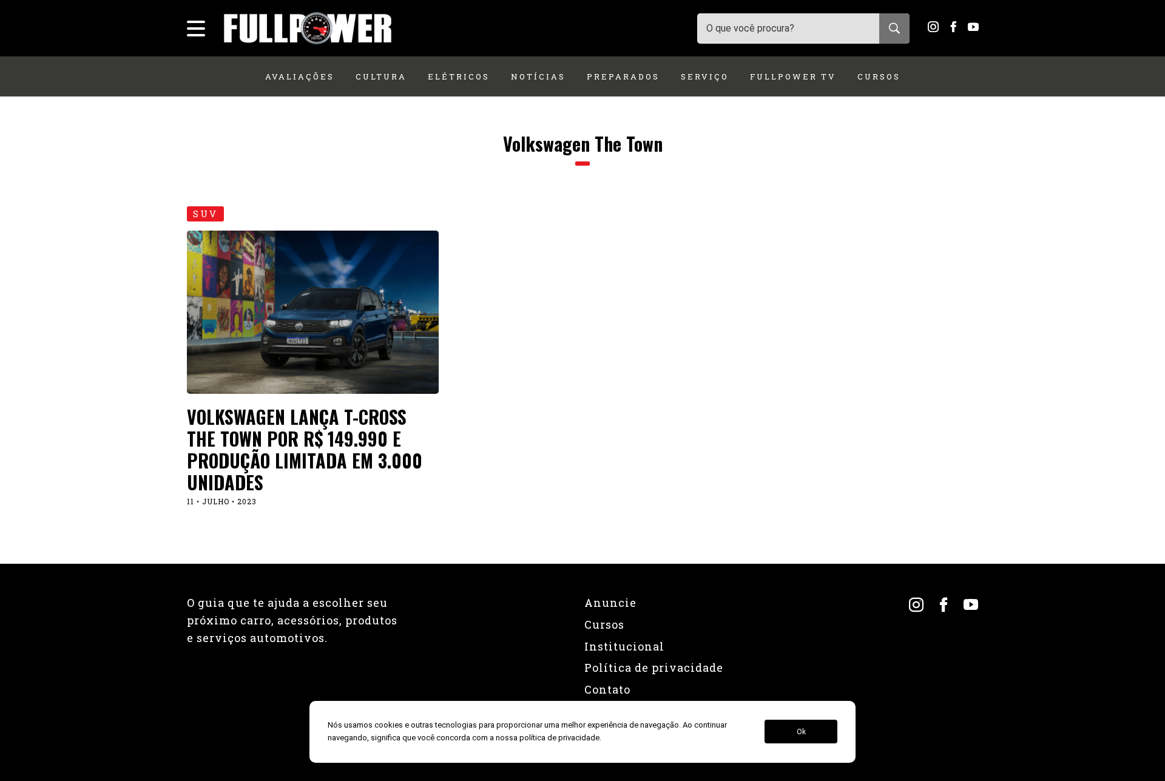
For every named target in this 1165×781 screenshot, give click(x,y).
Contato (607, 689)
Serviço (705, 76)
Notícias (538, 76)
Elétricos (459, 76)
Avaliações (299, 76)
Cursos (878, 76)
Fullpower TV (793, 76)
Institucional (624, 646)
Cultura (381, 76)
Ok (801, 732)
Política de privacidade (653, 667)
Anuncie (610, 602)
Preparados (623, 76)
